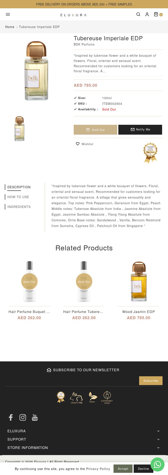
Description (19, 187)
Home (9, 27)
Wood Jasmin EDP (138, 312)
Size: (82, 98)
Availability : (88, 109)
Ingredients (19, 206)
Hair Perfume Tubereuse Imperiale (84, 312)
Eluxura (40, 461)
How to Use (18, 197)
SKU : (82, 104)
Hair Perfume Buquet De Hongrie (29, 312)
